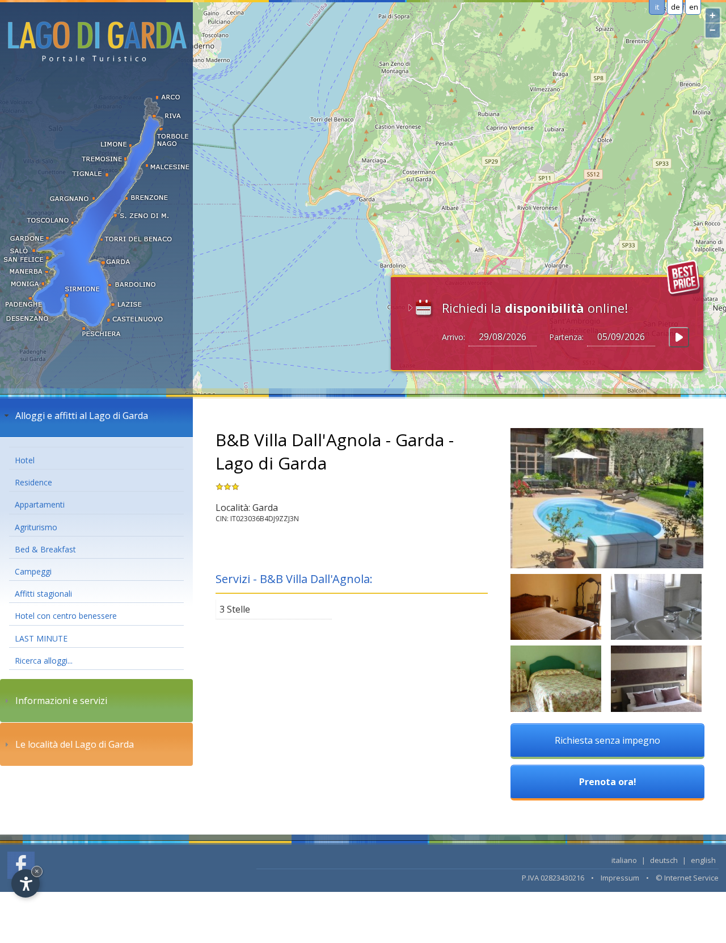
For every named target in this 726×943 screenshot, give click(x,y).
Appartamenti (40, 504)
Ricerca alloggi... (44, 660)
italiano (624, 860)
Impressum (620, 878)
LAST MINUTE (41, 638)
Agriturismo (36, 527)
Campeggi (33, 571)
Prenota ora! (607, 782)
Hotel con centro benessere (66, 615)
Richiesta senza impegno (607, 740)
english (703, 860)
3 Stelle (235, 609)
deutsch (664, 860)
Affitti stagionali (43, 593)
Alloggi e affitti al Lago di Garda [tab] (81, 415)
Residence (33, 482)
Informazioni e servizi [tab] (61, 700)
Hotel (25, 460)
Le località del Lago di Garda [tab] (74, 744)
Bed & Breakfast (45, 549)
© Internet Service (687, 878)
